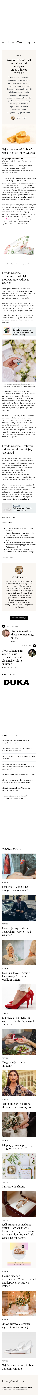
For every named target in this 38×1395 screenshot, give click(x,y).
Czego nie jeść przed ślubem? (14, 1063)
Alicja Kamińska (21, 117)
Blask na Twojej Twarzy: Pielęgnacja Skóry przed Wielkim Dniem (16, 976)
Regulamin (16, 1387)
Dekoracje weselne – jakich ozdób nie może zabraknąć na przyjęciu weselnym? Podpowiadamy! (21, 544)
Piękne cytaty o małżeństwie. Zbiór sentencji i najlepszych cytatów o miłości (19, 1281)
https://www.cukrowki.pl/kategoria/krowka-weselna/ (21, 386)
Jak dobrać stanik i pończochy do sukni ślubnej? (19, 774)
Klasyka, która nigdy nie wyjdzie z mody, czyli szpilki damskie (18, 1021)
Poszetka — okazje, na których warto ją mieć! (15, 888)
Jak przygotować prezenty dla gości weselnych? (17, 1146)
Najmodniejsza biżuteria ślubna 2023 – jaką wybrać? (18, 1105)
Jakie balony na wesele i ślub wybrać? (19, 549)
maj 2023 (11, 557)
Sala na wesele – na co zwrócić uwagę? (20, 552)
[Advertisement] (19, 19)
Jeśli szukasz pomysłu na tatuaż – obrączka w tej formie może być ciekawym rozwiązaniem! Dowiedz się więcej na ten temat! (18, 1231)
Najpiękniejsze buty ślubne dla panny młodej (18, 1366)
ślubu (8, 219)
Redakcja (9, 1387)
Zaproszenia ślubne (13, 1186)
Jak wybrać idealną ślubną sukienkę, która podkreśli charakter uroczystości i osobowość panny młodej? (18, 766)
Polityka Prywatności (26, 1387)
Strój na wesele (9, 667)
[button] (3, 43)
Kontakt (4, 1387)
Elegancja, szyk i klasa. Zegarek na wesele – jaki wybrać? (16, 931)
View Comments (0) (19, 618)
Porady (18, 55)
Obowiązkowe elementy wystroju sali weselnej (16, 1325)
